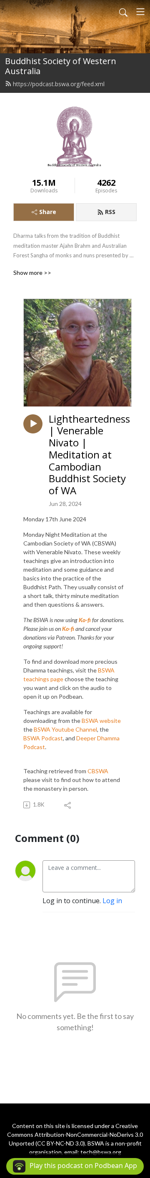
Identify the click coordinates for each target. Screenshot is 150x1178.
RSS (110, 212)
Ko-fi (68, 628)
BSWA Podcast (43, 738)
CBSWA (98, 771)
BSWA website (101, 720)
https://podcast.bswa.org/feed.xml (59, 84)
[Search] (123, 11)
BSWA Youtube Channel (65, 729)
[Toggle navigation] (140, 12)
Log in (112, 900)
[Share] (68, 804)
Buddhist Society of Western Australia (60, 66)
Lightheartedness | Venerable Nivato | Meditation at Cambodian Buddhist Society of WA (89, 455)
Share (47, 212)
